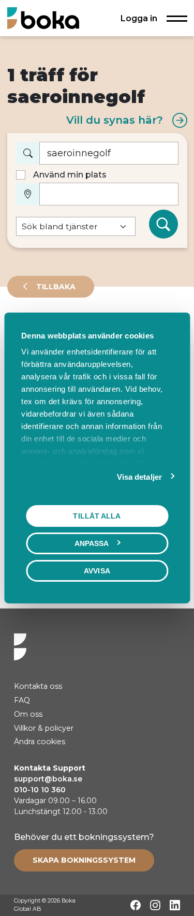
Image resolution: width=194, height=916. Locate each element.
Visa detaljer (139, 476)
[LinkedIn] (175, 905)
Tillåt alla (97, 516)
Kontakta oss (38, 686)
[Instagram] (155, 905)
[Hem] (43, 18)
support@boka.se (48, 779)
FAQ (22, 700)
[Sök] (163, 224)
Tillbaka (55, 286)
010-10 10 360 (40, 789)
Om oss (28, 714)
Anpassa (91, 543)
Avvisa (97, 571)
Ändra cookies (39, 741)
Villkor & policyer (43, 728)
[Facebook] (135, 905)
